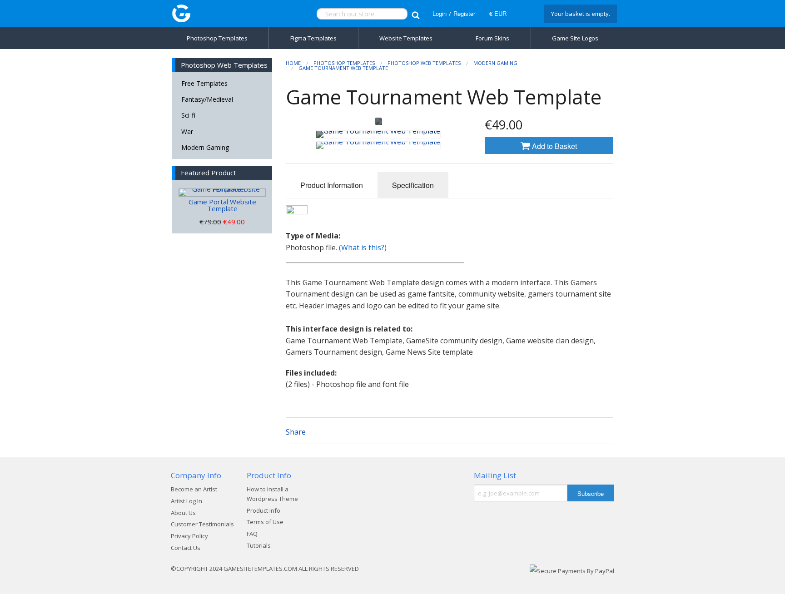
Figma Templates (313, 38)
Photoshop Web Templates (424, 62)
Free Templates (204, 83)
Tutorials (259, 545)
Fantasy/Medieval (207, 99)
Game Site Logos (575, 38)
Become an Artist (194, 489)
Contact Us (185, 548)
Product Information (331, 185)
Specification (413, 185)
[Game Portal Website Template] (222, 192)
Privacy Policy (189, 536)
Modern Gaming (205, 147)
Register (464, 13)
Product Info (263, 510)
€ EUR (498, 13)
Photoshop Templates (217, 38)
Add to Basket (553, 146)
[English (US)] (524, 14)
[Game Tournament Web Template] (378, 134)
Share (296, 432)
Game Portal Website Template (222, 205)
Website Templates (405, 38)
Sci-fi (188, 115)
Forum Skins (492, 38)
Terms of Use (265, 522)
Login (439, 13)
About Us (183, 513)
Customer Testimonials (202, 524)
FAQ (252, 534)
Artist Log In (186, 501)
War (187, 131)
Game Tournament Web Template (343, 67)
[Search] (415, 14)
